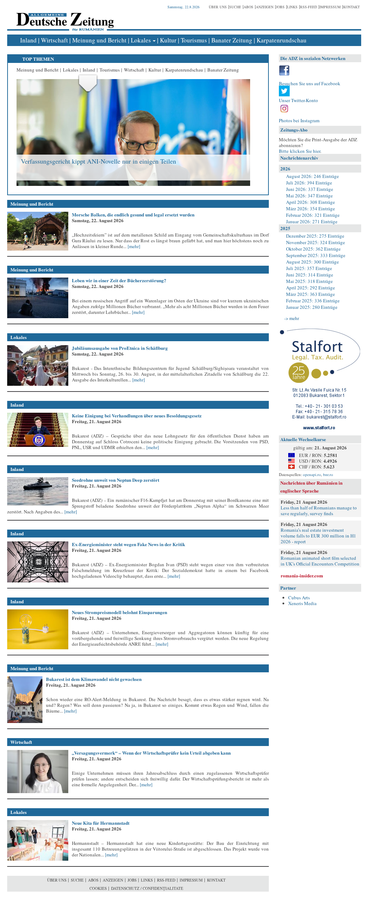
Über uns (218, 6)
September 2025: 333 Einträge (315, 255)
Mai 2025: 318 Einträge (309, 281)
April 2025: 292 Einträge (310, 287)
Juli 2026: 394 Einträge (309, 183)
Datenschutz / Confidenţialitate (147, 888)
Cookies (98, 888)
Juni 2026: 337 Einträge (309, 189)
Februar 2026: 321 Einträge (313, 215)
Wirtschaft (54, 40)
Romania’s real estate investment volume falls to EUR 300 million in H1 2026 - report (318, 536)
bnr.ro (328, 474)
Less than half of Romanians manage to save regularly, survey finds (319, 510)
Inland (28, 40)
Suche (235, 6)
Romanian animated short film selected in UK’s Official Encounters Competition (320, 561)
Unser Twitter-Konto (298, 100)
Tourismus (194, 40)
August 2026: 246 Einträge (312, 176)
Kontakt (351, 6)
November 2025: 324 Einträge (315, 242)
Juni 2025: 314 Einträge (309, 275)
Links (292, 6)
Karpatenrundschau (282, 40)
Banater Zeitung (231, 40)
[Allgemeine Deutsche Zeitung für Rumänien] (63, 16)
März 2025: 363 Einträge (310, 294)
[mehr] (133, 246)
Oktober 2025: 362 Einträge (313, 249)
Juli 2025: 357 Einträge (309, 268)
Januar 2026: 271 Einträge (311, 221)
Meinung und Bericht (99, 40)
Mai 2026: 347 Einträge (309, 195)
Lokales (141, 40)
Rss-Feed (308, 6)
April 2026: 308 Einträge (310, 202)
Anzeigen (264, 6)
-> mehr (291, 318)
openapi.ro (312, 474)
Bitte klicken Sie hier (299, 151)
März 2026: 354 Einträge (310, 208)
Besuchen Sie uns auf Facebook (309, 83)
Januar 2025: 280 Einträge (311, 307)
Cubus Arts (299, 597)
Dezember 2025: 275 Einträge (315, 236)
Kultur (168, 40)
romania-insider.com (302, 575)
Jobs (280, 6)
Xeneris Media (302, 603)
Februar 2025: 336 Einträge (313, 300)
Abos (248, 6)
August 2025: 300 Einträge (312, 262)
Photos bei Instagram (299, 120)
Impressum (330, 6)
